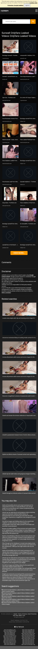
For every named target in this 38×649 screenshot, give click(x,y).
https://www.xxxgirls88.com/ (28, 629)
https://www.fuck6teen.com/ (28, 632)
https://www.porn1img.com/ (28, 639)
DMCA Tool (22, 615)
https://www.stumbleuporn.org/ (28, 644)
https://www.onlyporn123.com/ (28, 638)
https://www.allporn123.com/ (28, 637)
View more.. (19, 253)
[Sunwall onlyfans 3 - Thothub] (28, 179)
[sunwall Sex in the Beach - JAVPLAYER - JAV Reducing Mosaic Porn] (10, 242)
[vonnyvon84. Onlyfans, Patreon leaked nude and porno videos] (28, 52)
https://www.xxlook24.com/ (9, 644)
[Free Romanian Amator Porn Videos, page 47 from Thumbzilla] (10, 116)
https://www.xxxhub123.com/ (10, 640)
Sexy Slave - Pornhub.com (9, 203)
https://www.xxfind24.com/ (9, 643)
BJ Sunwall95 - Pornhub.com (28, 224)
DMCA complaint (6, 292)
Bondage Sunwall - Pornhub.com (11, 55)
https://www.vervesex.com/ (10, 638)
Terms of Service (22, 614)
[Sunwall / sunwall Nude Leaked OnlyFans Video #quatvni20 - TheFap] (10, 73)
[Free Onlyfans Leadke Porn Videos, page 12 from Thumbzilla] (10, 158)
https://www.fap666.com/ (9, 634)
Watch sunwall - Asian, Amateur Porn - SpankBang (15, 139)
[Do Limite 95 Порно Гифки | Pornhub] (28, 94)
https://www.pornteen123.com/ (28, 636)
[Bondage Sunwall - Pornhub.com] (10, 52)
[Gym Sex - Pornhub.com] (10, 94)
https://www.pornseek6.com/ (28, 634)
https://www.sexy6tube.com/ (28, 631)
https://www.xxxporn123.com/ (9, 642)
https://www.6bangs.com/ (9, 632)
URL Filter (15, 615)
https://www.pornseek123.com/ (28, 633)
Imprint (15, 614)
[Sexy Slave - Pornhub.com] (10, 200)
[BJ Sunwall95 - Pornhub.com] (28, 221)
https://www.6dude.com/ (9, 633)
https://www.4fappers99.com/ (9, 631)
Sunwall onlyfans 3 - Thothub (28, 181)
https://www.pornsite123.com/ (9, 636)
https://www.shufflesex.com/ (10, 637)
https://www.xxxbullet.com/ (10, 639)
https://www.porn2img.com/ (28, 640)
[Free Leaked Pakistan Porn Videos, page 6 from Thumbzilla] (28, 136)
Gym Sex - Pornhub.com (8, 97)
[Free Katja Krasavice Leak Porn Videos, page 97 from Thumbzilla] (28, 73)
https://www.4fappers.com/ (10, 629)
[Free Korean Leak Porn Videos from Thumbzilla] (10, 179)
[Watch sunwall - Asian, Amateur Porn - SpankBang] (10, 136)
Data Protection (32, 614)
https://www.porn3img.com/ (28, 642)
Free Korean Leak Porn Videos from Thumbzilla (15, 181)
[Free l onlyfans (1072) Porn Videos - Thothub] (28, 200)
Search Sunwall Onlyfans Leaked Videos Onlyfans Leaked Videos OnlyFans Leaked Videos (18, 600)
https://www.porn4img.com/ (28, 643)
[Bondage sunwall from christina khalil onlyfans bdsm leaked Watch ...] (10, 221)
